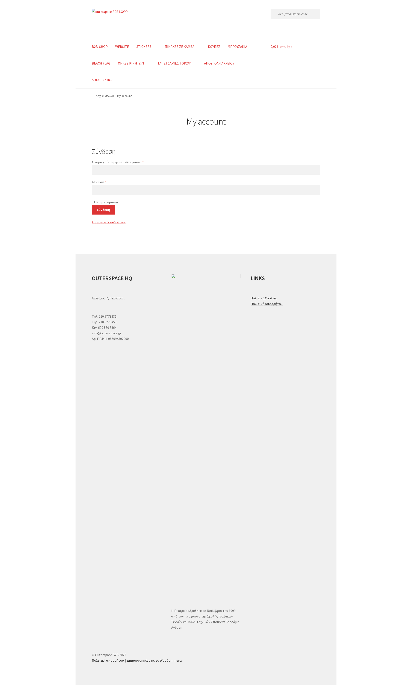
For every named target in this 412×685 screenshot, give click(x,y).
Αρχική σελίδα (105, 96)
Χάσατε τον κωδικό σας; (109, 222)
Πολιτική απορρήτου (108, 660)
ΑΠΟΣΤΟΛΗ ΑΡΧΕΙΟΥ (219, 63)
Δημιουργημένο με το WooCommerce (155, 660)
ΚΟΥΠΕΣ (214, 46)
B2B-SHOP (100, 46)
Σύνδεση (103, 209)
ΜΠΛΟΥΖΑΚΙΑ (237, 46)
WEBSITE (122, 46)
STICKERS (143, 46)
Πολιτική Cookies (264, 298)
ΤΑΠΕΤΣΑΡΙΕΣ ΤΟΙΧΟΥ (174, 63)
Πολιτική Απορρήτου (267, 304)
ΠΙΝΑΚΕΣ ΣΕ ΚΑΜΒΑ (179, 46)
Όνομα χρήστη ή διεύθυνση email (126, 162)
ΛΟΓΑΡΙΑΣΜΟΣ (102, 80)
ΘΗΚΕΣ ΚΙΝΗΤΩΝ (131, 63)
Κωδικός (107, 182)
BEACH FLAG (101, 63)
